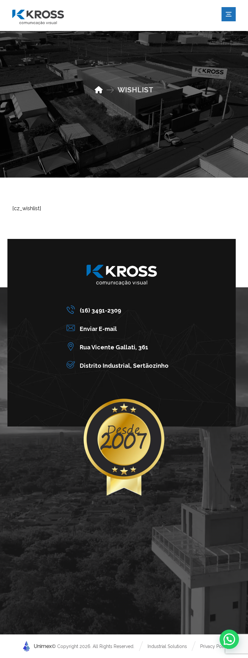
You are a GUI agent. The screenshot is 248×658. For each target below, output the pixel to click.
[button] (119, 309)
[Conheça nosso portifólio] (38, 17)
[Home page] (99, 90)
